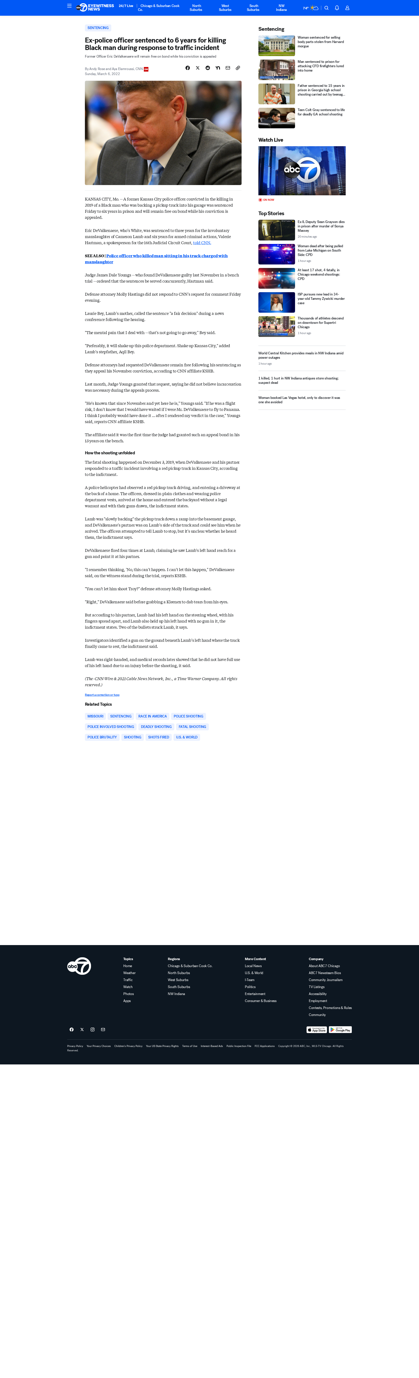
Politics (250, 987)
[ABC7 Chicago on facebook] (71, 1029)
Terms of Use (189, 1046)
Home (127, 966)
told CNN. (202, 242)
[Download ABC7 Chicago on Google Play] (340, 1029)
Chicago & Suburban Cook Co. (159, 7)
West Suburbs (225, 7)
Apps (127, 1001)
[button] (69, 5)
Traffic (127, 980)
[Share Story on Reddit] (207, 68)
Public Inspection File (239, 1046)
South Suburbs (253, 7)
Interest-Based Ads (212, 1046)
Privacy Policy (75, 1046)
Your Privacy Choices (99, 1046)
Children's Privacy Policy (128, 1046)
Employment (318, 1001)
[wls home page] (79, 966)
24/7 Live (126, 5)
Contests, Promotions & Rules (330, 1008)
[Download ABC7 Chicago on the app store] (316, 1029)
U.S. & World (254, 973)
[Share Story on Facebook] (187, 68)
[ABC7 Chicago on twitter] (82, 1029)
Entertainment (255, 994)
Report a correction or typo (102, 695)
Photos (128, 994)
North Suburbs (196, 7)
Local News (253, 966)
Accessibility (318, 994)
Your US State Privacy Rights (162, 1046)
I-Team (249, 980)
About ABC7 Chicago (324, 966)
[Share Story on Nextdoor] (218, 68)
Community (317, 1015)
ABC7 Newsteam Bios (325, 973)
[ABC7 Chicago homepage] (95, 8)
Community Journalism (326, 980)
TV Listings (316, 987)
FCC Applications (265, 1046)
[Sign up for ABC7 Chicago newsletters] (103, 1029)
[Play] (302, 170)
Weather (129, 973)
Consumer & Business (260, 1001)
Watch (127, 987)
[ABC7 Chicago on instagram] (92, 1029)
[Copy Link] (238, 68)
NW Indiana (281, 7)
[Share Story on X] (197, 68)
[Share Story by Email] (228, 68)
